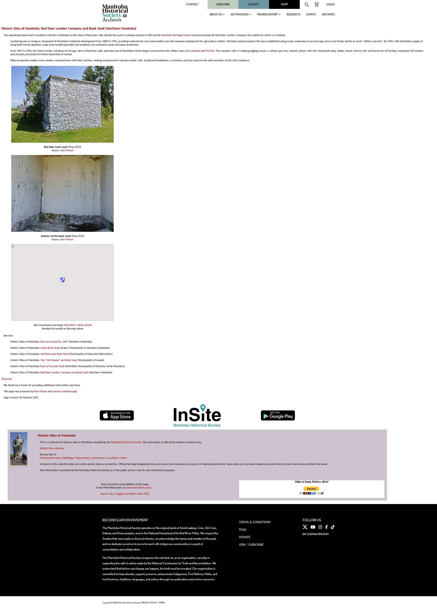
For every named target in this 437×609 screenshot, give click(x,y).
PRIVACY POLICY (150, 602)
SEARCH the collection (52, 448)
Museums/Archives (50, 458)
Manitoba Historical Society (126, 442)
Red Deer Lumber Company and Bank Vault (64, 372)
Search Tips (107, 494)
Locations (112, 458)
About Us (215, 14)
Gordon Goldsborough (65, 391)
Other (123, 458)
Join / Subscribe (251, 545)
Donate (253, 4)
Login (330, 4)
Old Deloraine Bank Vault (54, 354)
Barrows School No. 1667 (54, 342)
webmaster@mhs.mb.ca (139, 487)
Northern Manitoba (121, 28)
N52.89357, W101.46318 (77, 325)
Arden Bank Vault (50, 348)
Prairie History (267, 14)
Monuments (82, 458)
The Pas (210, 51)
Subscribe (223, 4)
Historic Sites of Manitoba (20, 28)
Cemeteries (98, 458)
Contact (192, 4)
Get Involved (239, 14)
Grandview (194, 51)
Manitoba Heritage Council (176, 35)
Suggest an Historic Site (129, 494)
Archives (328, 14)
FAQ (146, 494)
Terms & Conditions (255, 522)
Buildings (69, 458)
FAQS (242, 530)
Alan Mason (66, 150)
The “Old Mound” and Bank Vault (58, 360)
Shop (284, 4)
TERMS (162, 602)
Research (293, 14)
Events (311, 14)
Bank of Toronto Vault (52, 366)
